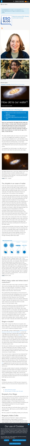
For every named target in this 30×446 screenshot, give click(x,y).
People (12, 84)
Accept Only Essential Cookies (19, 440)
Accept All (6, 440)
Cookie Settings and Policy (15, 443)
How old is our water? (14, 102)
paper (10, 389)
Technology (21, 84)
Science (17, 1)
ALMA (20, 335)
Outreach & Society (5, 84)
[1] (2, 363)
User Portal (21, 1)
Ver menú (4, 4)
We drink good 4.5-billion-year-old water (14, 391)
